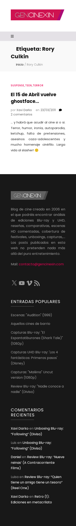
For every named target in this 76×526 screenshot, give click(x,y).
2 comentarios (21, 114)
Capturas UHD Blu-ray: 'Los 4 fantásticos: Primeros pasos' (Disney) (34, 358)
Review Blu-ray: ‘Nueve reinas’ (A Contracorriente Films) (37, 462)
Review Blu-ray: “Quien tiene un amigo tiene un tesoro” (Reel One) (36, 482)
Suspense (17, 85)
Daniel (16, 457)
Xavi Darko (24, 110)
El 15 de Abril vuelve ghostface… (33, 98)
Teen (28, 85)
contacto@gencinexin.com (41, 264)
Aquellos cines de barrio (30, 323)
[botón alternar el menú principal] (13, 36)
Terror (38, 85)
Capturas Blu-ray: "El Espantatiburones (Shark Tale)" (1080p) (37, 338)
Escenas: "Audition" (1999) (31, 315)
